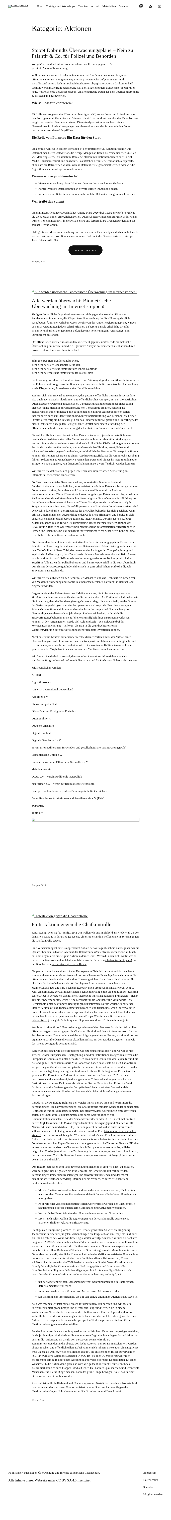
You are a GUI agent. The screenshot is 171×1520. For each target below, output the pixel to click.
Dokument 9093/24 (57, 1123)
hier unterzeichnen (85, 250)
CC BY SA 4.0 (66, 1480)
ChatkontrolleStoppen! (118, 960)
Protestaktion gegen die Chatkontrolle (71, 924)
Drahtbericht (51, 1159)
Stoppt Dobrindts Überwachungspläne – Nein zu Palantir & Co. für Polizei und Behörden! (82, 53)
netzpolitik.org (40, 1020)
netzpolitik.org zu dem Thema (69, 964)
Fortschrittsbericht (76, 1222)
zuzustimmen (92, 1003)
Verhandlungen (80, 1234)
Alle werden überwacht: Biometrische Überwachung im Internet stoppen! (71, 303)
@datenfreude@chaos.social (111, 952)
